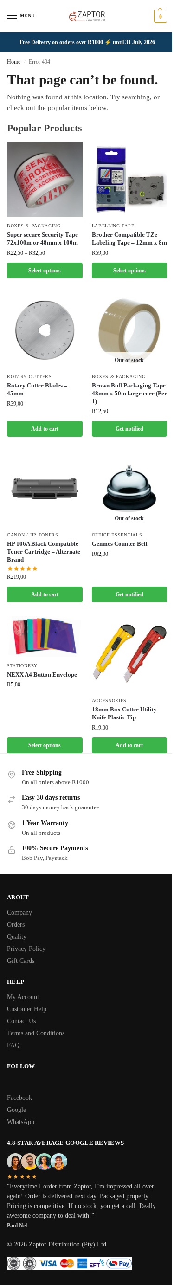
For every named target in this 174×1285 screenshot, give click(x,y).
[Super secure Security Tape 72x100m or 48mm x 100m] (45, 180)
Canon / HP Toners (32, 534)
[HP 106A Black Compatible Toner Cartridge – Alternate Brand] (45, 488)
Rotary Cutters (29, 376)
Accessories (109, 700)
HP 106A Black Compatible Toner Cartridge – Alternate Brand (43, 551)
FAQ (13, 1045)
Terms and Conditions (35, 1033)
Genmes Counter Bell (120, 543)
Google (16, 1109)
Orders (16, 924)
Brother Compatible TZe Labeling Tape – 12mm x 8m (129, 238)
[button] (159, 16)
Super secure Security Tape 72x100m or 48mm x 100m (42, 238)
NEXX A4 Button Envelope (42, 674)
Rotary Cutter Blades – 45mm (37, 389)
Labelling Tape (113, 225)
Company (19, 912)
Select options (44, 270)
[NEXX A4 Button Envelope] (45, 636)
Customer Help (26, 1009)
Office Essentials (117, 534)
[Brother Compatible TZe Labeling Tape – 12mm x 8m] (130, 180)
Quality (16, 936)
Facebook (19, 1097)
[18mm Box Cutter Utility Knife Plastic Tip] (130, 654)
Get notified (129, 429)
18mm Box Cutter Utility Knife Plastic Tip (124, 713)
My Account (23, 997)
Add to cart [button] (44, 429)
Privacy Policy (26, 948)
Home (13, 61)
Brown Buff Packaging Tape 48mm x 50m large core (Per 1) (129, 393)
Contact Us (21, 1021)
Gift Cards (20, 960)
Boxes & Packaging (34, 225)
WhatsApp (20, 1121)
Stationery (22, 665)
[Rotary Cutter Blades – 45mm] (45, 330)
